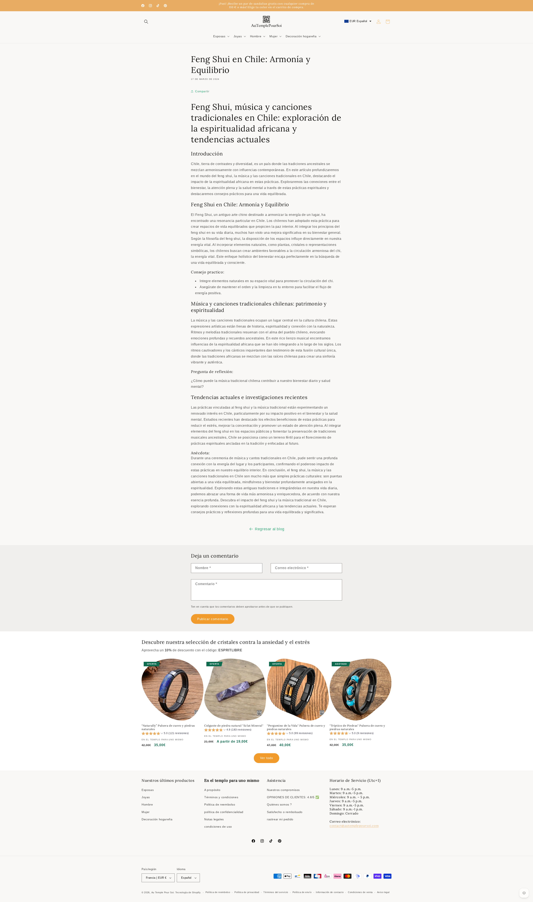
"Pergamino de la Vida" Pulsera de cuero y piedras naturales (296, 727)
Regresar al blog (269, 529)
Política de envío (302, 892)
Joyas (146, 797)
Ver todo (266, 758)
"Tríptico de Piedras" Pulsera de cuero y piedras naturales (357, 727)
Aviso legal (383, 892)
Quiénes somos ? (279, 804)
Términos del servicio (275, 892)
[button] (146, 21)
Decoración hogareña (157, 819)
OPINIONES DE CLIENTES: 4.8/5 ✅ (293, 797)
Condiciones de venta (360, 892)
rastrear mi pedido (280, 819)
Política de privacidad (246, 892)
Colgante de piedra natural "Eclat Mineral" (233, 725)
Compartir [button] (202, 91)
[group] (165, 734)
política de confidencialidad (223, 812)
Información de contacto (330, 892)
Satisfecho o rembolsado (285, 812)
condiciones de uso (218, 826)
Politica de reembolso (219, 804)
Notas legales (214, 819)
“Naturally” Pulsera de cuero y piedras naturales (168, 727)
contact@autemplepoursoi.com (354, 826)
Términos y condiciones (221, 797)
